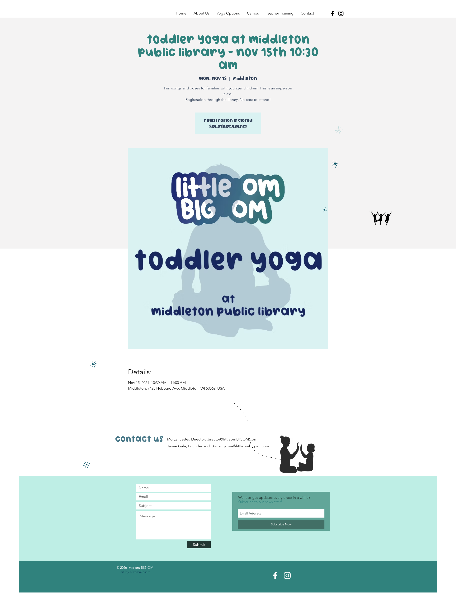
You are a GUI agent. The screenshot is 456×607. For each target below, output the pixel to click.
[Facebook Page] (275, 575)
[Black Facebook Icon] (332, 13)
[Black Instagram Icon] (340, 13)
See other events (228, 126)
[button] (201, 13)
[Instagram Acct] (287, 575)
